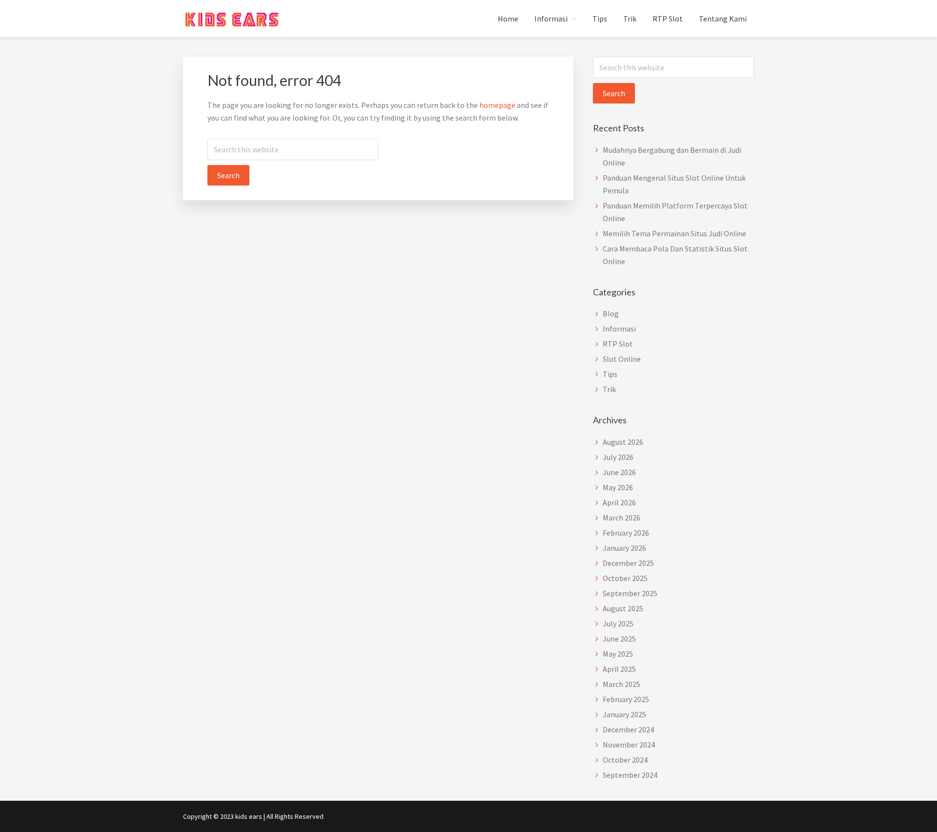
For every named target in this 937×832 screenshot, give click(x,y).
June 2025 (619, 639)
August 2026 (623, 442)
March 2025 (621, 684)
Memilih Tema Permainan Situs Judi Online (674, 233)
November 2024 (629, 744)
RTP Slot (618, 344)
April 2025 (619, 669)
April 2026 (619, 502)
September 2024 (630, 775)
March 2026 (621, 517)
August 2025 (623, 608)
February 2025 (626, 699)
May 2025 (618, 654)
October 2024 (625, 760)
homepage (497, 105)
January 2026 (624, 548)
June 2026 (619, 472)
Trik (609, 389)
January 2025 (624, 714)
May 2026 (618, 487)
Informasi (619, 328)
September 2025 (630, 593)
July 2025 (618, 623)
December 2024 (628, 729)
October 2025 (625, 578)
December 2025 (628, 563)
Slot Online (622, 359)
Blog (611, 313)
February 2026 (626, 533)
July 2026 (618, 457)
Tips (610, 374)
